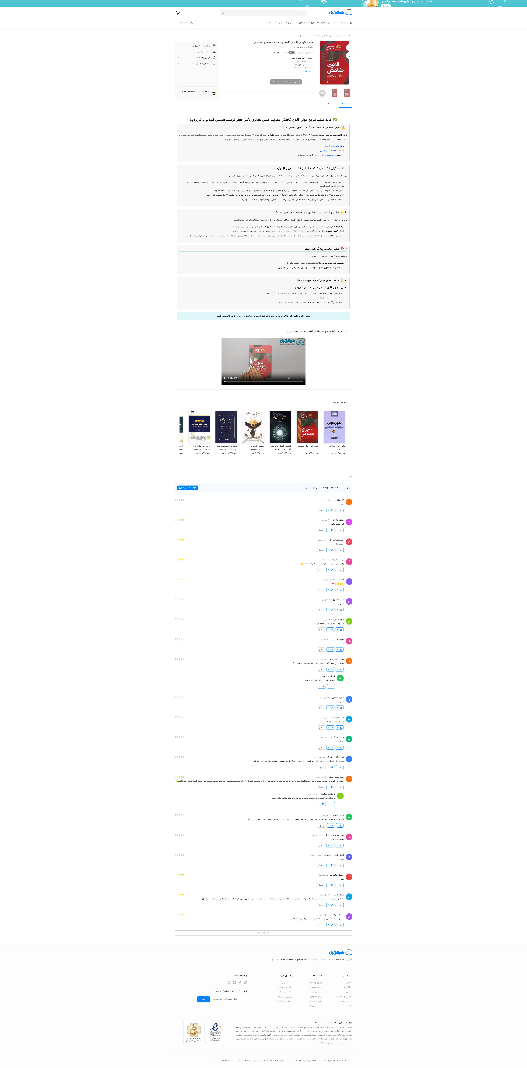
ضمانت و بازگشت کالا (283, 1001)
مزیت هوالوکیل (316, 992)
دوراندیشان (328, 1031)
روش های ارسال (285, 992)
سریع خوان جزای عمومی (308, 446)
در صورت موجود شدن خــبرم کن (286, 81)
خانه (350, 36)
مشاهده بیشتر (263, 932)
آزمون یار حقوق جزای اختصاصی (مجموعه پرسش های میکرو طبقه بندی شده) (200, 448)
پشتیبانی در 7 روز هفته (201, 64)
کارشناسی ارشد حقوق (339, 1039)
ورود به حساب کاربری (188, 487)
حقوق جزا (341, 36)
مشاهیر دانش (301, 61)
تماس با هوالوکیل (315, 1001)
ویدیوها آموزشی (303, 22)
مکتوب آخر (319, 1031)
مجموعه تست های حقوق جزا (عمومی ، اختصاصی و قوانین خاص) (226, 448)
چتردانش (344, 1031)
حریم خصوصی (316, 987)
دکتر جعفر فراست (298, 58)
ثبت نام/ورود (183, 22)
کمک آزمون (300, 1031)
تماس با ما (273, 22)
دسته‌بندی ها (343, 22)
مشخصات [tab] (332, 103)
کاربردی (349, 992)
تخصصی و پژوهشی (344, 996)
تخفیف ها (321, 22)
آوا (285, 1031)
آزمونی (349, 982)
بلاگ (287, 22)
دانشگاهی (348, 987)
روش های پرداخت (284, 987)
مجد (245, 1027)
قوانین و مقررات (345, 1001)
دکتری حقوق (323, 1039)
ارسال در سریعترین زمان (201, 46)
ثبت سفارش (287, 982)
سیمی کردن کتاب (314, 1006)
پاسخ (321, 510)
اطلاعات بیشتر (205, 95)
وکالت (269, 1035)
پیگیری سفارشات (284, 996)
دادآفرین (336, 1031)
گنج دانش (239, 1027)
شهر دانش (291, 1031)
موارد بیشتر (307, 71)
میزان (250, 1027)
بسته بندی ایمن (204, 52)
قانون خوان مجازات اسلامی (337, 448)
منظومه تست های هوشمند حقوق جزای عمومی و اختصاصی (256, 448)
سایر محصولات (346, 1006)
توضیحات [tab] (345, 103)
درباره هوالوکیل (316, 996)
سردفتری (256, 1035)
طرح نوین (310, 1031)
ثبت (203, 999)
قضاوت (263, 1035)
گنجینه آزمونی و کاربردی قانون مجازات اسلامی (280, 448)
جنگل (350, 1031)
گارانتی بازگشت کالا (203, 58)
